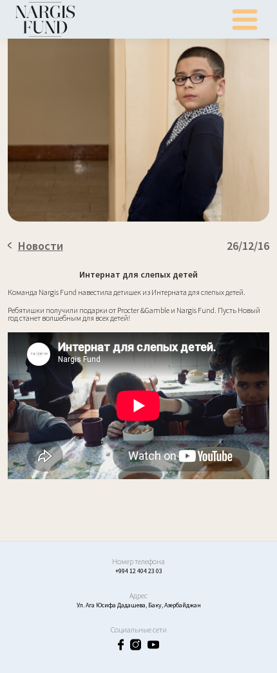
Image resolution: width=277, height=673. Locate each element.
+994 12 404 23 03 (138, 570)
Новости (40, 245)
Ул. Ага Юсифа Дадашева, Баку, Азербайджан (139, 605)
